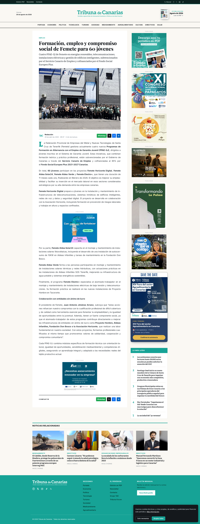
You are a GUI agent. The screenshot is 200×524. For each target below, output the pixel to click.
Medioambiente (108, 25)
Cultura (139, 25)
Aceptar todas (158, 518)
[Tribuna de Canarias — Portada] (100, 13)
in (118, 136)
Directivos (150, 25)
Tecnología (74, 25)
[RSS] (51, 489)
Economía (52, 25)
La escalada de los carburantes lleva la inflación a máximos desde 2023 (117, 458)
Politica (62, 25)
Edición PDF (20, 2)
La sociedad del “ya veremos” (149, 416)
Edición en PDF (116, 485)
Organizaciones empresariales (115, 453)
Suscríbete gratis (146, 493)
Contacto (39, 2)
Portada (41, 25)
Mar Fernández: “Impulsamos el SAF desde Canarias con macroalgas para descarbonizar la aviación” (150, 405)
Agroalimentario (125, 25)
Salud (159, 25)
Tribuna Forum (116, 499)
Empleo (42, 38)
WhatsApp (102, 136)
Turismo (85, 25)
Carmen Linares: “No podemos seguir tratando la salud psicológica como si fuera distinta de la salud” (82, 458)
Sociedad (95, 25)
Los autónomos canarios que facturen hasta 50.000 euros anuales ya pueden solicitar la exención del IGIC (149, 360)
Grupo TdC (114, 496)
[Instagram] (179, 2)
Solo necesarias (143, 518)
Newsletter (30, 2)
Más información (153, 512)
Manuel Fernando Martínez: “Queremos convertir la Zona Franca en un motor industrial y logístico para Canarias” (150, 459)
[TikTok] (183, 2)
